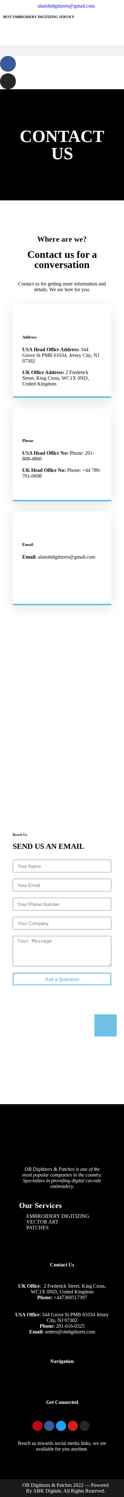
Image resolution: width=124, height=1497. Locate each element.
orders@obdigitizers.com (70, 1331)
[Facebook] (8, 64)
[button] (62, 50)
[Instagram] (8, 81)
